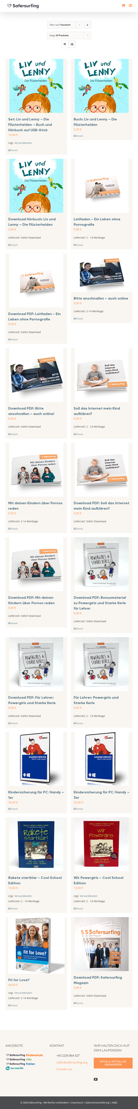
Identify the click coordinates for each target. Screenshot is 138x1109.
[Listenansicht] (71, 44)
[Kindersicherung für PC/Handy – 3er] (101, 759)
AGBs (114, 1102)
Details (14, 150)
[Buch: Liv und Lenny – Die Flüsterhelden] (101, 86)
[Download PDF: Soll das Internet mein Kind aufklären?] (101, 470)
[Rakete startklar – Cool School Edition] (36, 844)
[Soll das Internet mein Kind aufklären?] (101, 375)
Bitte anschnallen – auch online (101, 298)
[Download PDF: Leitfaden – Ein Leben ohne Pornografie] (36, 280)
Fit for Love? (18, 980)
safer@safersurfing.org (72, 1062)
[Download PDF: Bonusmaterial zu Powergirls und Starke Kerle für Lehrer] (101, 564)
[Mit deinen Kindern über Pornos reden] (36, 470)
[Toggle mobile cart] (123, 5)
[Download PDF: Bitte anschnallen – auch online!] (36, 375)
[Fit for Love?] (36, 945)
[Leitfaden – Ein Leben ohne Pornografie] (101, 186)
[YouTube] (96, 1079)
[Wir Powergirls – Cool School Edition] (101, 844)
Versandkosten (23, 143)
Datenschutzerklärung (97, 1102)
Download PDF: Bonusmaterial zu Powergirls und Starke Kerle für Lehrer (100, 602)
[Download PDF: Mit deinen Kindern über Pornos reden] (36, 564)
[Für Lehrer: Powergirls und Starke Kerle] (101, 664)
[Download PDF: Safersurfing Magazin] (101, 944)
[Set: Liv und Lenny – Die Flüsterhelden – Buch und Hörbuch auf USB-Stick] (36, 86)
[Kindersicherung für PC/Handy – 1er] (36, 759)
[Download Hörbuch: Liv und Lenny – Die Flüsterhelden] (36, 186)
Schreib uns (64, 1069)
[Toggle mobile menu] (131, 5)
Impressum (77, 1102)
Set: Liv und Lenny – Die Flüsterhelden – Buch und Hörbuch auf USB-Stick (30, 124)
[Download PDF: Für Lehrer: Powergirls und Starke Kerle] (36, 664)
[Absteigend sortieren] (87, 24)
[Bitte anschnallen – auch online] (101, 272)
